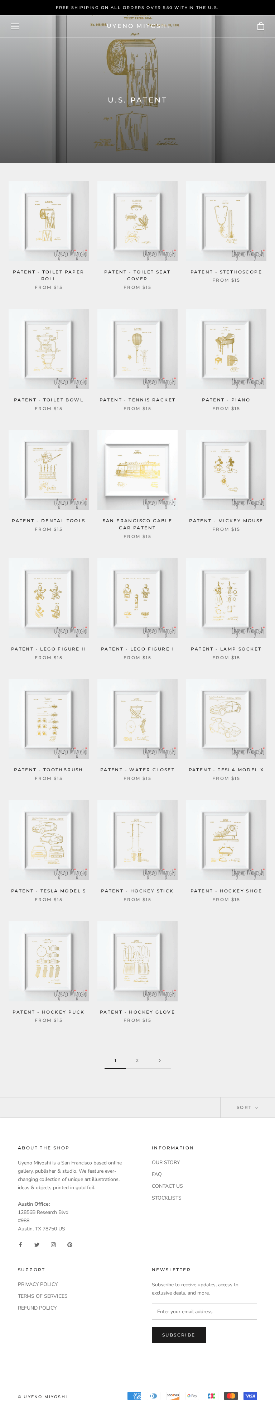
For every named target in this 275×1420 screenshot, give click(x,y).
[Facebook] (20, 1244)
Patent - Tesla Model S (48, 891)
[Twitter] (36, 1244)
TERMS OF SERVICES (43, 1296)
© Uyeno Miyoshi (42, 1396)
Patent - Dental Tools (48, 520)
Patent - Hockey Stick (137, 891)
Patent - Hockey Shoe (226, 891)
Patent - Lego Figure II (48, 649)
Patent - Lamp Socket (226, 649)
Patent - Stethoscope (226, 272)
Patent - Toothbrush (48, 769)
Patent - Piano (226, 399)
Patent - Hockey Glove (137, 1012)
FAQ (157, 1174)
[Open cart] (260, 26)
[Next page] (160, 1061)
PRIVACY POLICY (38, 1284)
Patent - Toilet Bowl (48, 399)
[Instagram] (53, 1244)
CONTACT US (167, 1186)
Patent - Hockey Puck (49, 1012)
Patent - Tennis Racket (138, 399)
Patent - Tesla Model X (226, 769)
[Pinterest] (69, 1244)
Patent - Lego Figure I (137, 649)
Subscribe (179, 1335)
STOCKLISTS (167, 1198)
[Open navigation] (15, 26)
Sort (245, 1107)
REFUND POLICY (37, 1308)
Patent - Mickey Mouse (226, 520)
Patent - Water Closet (137, 769)
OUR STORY (166, 1162)
